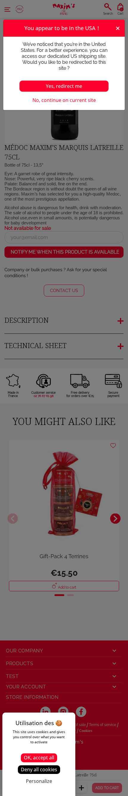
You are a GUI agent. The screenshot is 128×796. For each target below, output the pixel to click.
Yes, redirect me (64, 86)
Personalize (39, 781)
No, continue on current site (64, 100)
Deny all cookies (39, 769)
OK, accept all (39, 757)
